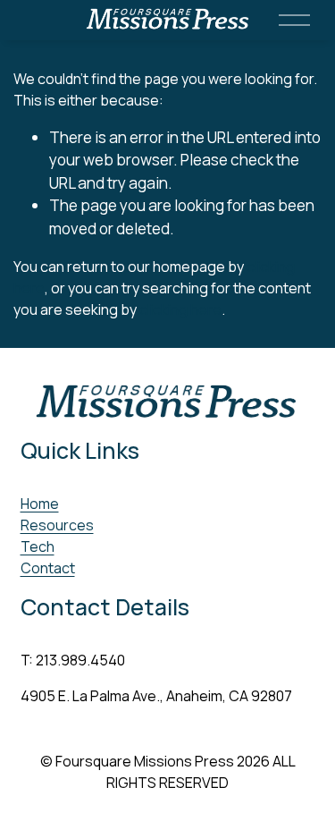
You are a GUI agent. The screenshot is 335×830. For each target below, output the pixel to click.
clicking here (180, 309)
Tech (37, 546)
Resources (57, 525)
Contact (48, 568)
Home (40, 503)
